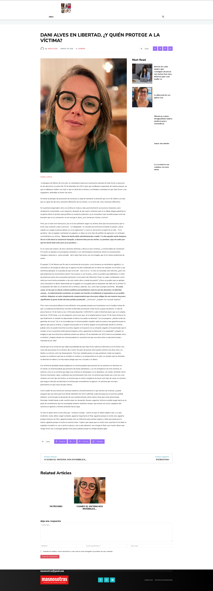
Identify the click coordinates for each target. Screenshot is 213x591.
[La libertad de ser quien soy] (142, 97)
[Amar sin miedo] (142, 144)
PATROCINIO (162, 459)
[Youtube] (112, 579)
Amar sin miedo (161, 143)
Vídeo (51, 17)
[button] (163, 17)
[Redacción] (42, 49)
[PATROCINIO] (56, 490)
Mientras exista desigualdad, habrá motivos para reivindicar (163, 120)
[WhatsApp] (170, 48)
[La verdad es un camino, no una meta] (142, 168)
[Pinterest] (165, 48)
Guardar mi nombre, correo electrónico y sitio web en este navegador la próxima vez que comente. (78, 551)
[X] (160, 48)
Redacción (52, 48)
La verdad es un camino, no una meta (161, 167)
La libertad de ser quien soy (162, 96)
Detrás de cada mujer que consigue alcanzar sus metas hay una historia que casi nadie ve (163, 73)
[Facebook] (155, 48)
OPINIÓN (81, 48)
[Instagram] (106, 579)
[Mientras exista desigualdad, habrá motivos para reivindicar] (142, 121)
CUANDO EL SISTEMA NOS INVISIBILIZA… (65, 459)
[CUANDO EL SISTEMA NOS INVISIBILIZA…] (89, 490)
